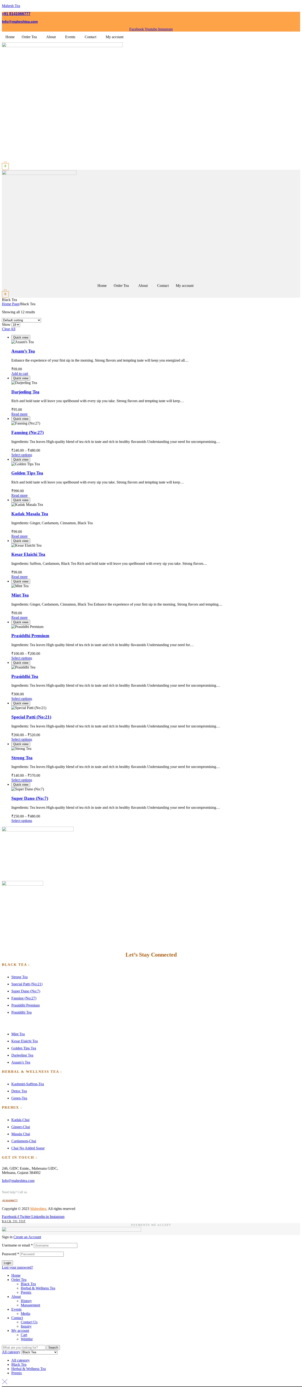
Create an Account (27, 1237)
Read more (19, 414)
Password (10, 1254)
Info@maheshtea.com (20, 22)
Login (7, 1263)
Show (6, 324)
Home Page (10, 304)
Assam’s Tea (23, 351)
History (26, 1301)
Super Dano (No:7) (29, 798)
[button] (30, 37)
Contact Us (29, 1322)
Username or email (17, 1245)
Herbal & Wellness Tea (38, 1288)
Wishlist (27, 1339)
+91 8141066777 (16, 14)
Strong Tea (22, 757)
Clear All (8, 329)
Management (30, 1305)
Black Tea (28, 1284)
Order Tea (29, 37)
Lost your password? (17, 1267)
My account (114, 37)
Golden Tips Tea (27, 473)
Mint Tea (20, 595)
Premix (26, 1292)
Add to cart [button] (19, 374)
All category (20, 1360)
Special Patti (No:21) (31, 716)
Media (25, 1314)
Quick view (20, 337)
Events (70, 37)
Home (10, 37)
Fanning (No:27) (27, 432)
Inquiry (26, 1326)
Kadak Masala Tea (29, 513)
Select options (21, 455)
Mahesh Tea (11, 6)
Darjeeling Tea (25, 391)
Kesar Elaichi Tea (28, 554)
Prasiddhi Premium (30, 635)
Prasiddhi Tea (24, 676)
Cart (24, 1335)
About (51, 37)
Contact (90, 37)
